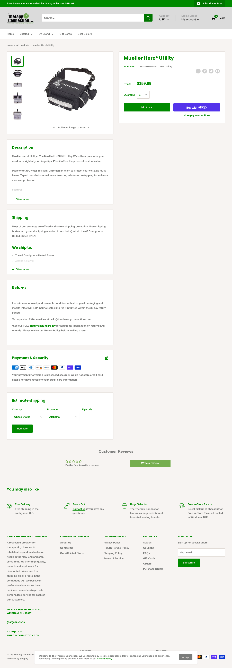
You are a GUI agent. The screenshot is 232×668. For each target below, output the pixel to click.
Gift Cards (65, 33)
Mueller (129, 66)
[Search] (148, 18)
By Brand (44, 33)
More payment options (196, 115)
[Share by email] (217, 71)
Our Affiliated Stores (72, 553)
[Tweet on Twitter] (211, 71)
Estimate (22, 428)
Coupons (148, 547)
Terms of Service (113, 558)
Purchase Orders (153, 568)
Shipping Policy (113, 553)
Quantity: (129, 94)
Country (17, 409)
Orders (147, 563)
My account (189, 19)
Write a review (150, 463)
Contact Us (66, 547)
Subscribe (189, 562)
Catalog (24, 33)
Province (52, 409)
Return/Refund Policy (43, 325)
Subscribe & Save (212, 3)
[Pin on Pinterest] (204, 71)
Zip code (87, 409)
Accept (185, 657)
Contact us (79, 508)
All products (22, 45)
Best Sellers (85, 33)
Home (10, 33)
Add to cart (147, 107)
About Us (65, 542)
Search (147, 542)
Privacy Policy (112, 542)
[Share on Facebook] (198, 71)
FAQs (146, 553)
